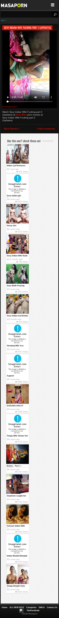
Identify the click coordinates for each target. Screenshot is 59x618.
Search (55, 14)
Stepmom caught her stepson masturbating (17, 496)
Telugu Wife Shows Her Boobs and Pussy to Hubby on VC (17, 436)
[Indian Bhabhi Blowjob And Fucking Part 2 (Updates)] (17, 544)
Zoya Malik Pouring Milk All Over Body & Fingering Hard (16, 286)
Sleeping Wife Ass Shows (15, 346)
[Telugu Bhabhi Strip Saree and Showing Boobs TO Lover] (17, 574)
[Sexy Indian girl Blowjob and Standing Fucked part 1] (17, 184)
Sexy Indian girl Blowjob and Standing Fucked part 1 (17, 196)
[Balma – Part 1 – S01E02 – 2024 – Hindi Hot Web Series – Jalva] (17, 454)
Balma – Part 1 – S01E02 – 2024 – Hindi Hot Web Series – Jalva (17, 466)
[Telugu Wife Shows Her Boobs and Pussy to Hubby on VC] (17, 424)
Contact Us (52, 607)
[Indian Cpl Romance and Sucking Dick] (17, 154)
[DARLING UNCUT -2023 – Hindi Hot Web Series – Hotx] (17, 394)
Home (4, 607)
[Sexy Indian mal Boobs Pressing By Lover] (17, 304)
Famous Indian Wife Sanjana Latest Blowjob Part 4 (16, 526)
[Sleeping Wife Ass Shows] (17, 334)
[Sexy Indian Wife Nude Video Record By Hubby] (17, 244)
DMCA (42, 607)
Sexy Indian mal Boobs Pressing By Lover (17, 316)
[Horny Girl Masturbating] (17, 214)
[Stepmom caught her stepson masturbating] (17, 484)
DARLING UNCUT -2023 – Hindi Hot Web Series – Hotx (17, 406)
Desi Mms (21, 114)
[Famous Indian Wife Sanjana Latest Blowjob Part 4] (17, 514)
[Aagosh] (17, 364)
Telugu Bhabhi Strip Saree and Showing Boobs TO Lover (16, 586)
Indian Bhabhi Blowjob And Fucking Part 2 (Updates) (17, 556)
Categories (31, 607)
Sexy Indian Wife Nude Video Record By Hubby (17, 256)
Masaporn (14, 5)
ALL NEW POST (17, 607)
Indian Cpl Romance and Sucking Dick (16, 165)
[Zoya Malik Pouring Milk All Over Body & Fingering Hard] (17, 274)
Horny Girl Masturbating (13, 225)
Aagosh (10, 376)
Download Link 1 (9, 107)
